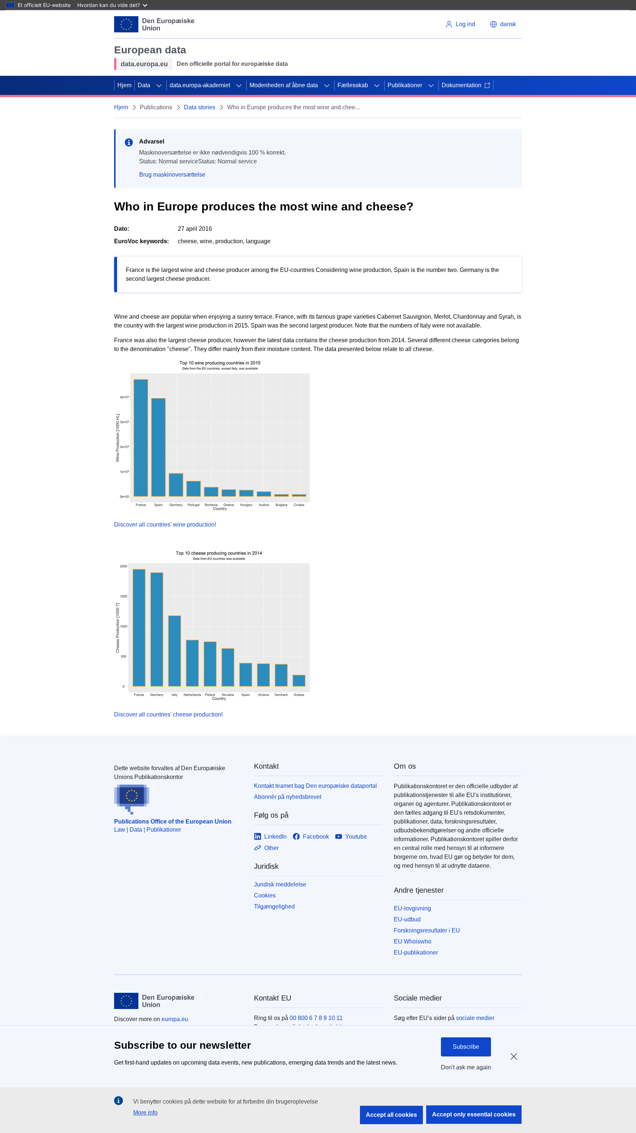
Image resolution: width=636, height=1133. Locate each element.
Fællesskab (353, 85)
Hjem (124, 85)
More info (145, 1112)
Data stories (199, 107)
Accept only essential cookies (474, 1114)
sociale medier (475, 1018)
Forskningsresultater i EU (427, 930)
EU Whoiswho (412, 941)
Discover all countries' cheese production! (168, 714)
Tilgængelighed (274, 906)
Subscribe (466, 1047)
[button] (503, 24)
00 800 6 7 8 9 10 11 (316, 1018)
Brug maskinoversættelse (172, 174)
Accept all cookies (391, 1115)
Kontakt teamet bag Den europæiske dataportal (315, 786)
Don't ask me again (466, 1067)
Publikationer (405, 85)
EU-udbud (407, 919)
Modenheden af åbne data (284, 85)
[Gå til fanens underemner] (159, 85)
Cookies (265, 895)
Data (144, 85)
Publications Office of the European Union (173, 821)
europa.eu (175, 1019)
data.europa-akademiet (200, 85)
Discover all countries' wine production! (165, 524)
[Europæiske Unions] (154, 24)
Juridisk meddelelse (280, 884)
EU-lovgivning (412, 908)
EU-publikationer (416, 952)
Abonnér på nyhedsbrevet (287, 797)
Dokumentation (461, 85)
